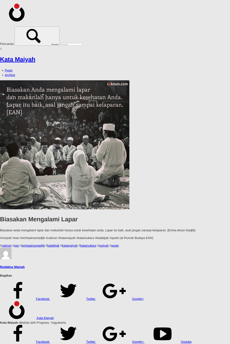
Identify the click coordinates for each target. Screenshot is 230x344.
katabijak (53, 245)
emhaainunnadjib (33, 245)
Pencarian (7, 44)
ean (16, 245)
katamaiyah (70, 245)
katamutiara (88, 245)
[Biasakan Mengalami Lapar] (64, 208)
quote (115, 245)
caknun (7, 245)
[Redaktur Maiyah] (6, 258)
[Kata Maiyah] (18, 20)
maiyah (104, 245)
